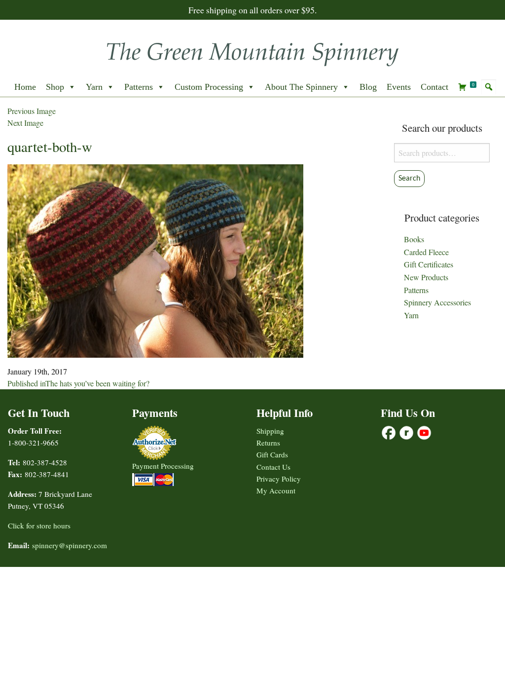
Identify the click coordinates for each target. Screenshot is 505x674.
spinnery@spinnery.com (69, 545)
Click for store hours (39, 525)
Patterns (138, 87)
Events (399, 87)
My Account (275, 490)
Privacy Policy (278, 479)
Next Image (25, 122)
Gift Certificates (428, 264)
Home (25, 87)
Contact (434, 87)
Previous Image (31, 111)
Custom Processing (209, 87)
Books (414, 239)
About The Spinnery (301, 87)
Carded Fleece (426, 252)
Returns (268, 443)
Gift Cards (272, 454)
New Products (426, 277)
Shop (55, 87)
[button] (488, 86)
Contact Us (273, 467)
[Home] (252, 51)
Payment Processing (163, 466)
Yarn (94, 87)
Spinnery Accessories (437, 302)
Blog (368, 87)
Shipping (270, 431)
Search (409, 179)
